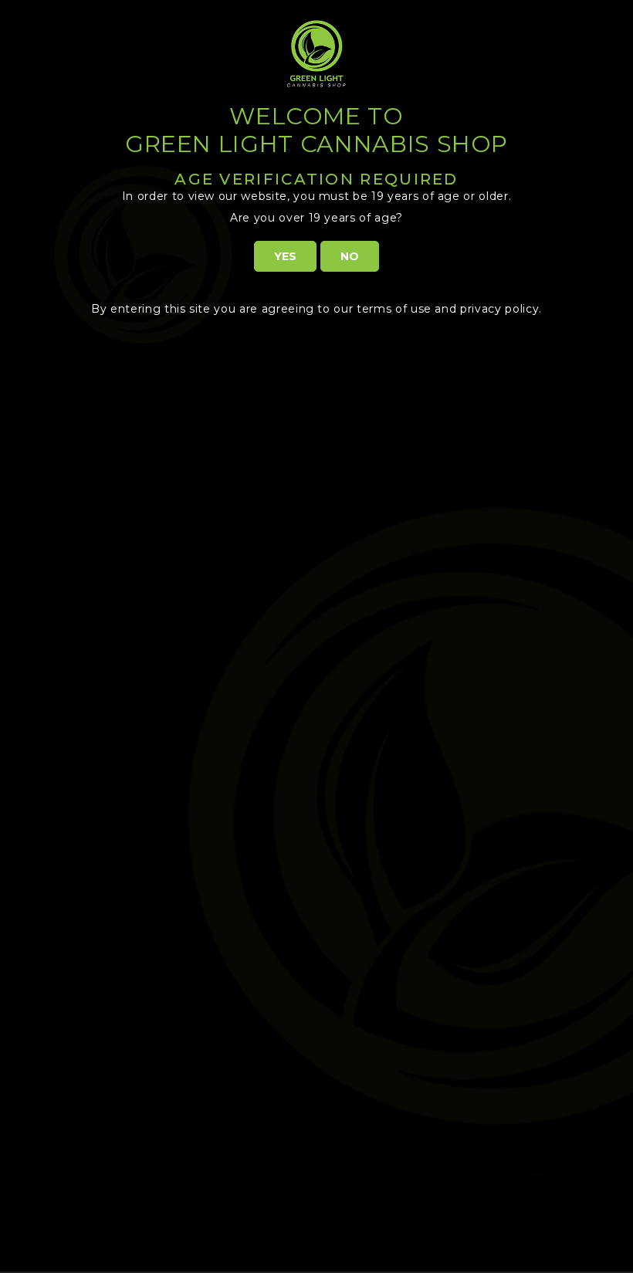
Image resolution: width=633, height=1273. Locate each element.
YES (285, 256)
